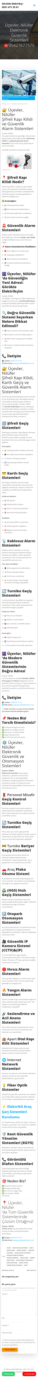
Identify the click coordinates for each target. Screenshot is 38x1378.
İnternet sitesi (7, 1333)
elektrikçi (10, 1253)
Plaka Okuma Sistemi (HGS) (24, 1260)
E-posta (5, 1325)
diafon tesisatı (21, 1250)
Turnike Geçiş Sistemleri (14, 1265)
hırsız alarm (24, 1257)
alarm (9, 1248)
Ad (3, 1318)
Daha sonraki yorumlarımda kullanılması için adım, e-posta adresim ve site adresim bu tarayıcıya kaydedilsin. (18, 1342)
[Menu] (34, 5)
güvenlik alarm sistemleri (15, 1255)
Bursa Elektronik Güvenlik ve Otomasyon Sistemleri (15, 98)
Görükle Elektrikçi (17, 104)
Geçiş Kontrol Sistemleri (23, 1253)
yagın (25, 1265)
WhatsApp (9, 1374)
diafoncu (31, 1250)
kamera (32, 1257)
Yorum (5, 1294)
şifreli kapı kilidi (12, 1262)
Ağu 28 (6, 104)
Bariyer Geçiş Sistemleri (20, 1248)
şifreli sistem (23, 1262)
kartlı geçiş (10, 1260)
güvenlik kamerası (12, 1257)
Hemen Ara (30, 1374)
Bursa (31, 1248)
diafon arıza (11, 1250)
